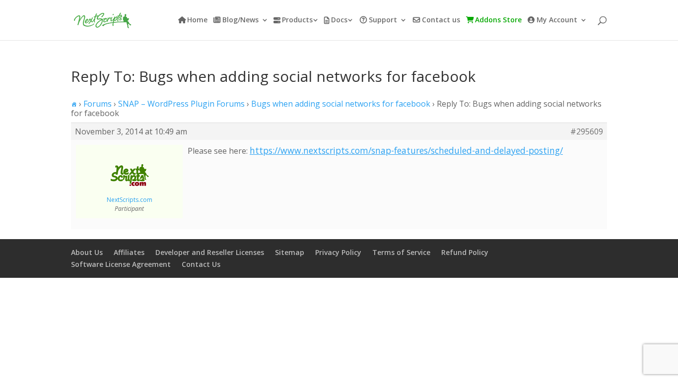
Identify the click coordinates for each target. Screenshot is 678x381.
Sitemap (289, 252)
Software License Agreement (121, 264)
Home (197, 20)
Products (297, 20)
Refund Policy (464, 252)
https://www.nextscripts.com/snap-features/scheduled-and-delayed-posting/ (406, 150)
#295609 (586, 131)
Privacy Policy (338, 252)
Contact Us (201, 264)
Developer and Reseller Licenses (209, 252)
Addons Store (498, 20)
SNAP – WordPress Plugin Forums (181, 103)
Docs (339, 20)
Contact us (441, 20)
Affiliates (129, 252)
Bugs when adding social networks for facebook (340, 103)
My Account (557, 20)
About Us (87, 252)
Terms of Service (401, 252)
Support (383, 20)
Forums (97, 103)
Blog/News (240, 20)
